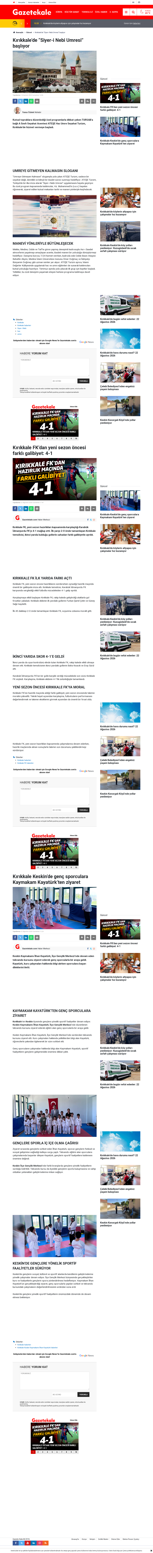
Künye (84, 1539)
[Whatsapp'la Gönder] (31, 101)
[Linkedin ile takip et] (34, 1543)
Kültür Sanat (72, 12)
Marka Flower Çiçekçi (131, 1539)
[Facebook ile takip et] (87, 519)
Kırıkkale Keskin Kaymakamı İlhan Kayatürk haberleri (37, 1348)
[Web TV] (133, 2)
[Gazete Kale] (32, 12)
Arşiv (44, 2)
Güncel (29, 32)
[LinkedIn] (25, 101)
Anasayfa (19, 32)
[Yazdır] (37, 101)
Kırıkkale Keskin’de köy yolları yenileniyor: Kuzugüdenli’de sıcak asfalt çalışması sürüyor (72, 23)
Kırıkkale (20, 322)
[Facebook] (15, 101)
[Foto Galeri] (139, 2)
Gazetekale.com (29, 520)
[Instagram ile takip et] (93, 519)
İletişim (92, 1539)
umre (19, 334)
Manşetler (21, 2)
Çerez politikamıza (129, 1551)
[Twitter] (20, 101)
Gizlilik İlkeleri (103, 1539)
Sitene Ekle (52, 2)
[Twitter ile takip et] (90, 519)
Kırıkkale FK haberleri (25, 763)
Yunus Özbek (28, 112)
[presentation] (21, 23)
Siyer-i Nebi (21, 328)
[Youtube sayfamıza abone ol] (28, 1543)
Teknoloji (87, 12)
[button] (81, 101)
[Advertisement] (55, 148)
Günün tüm (132, 23)
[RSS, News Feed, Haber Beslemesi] (46, 1543)
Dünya (59, 12)
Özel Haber (101, 12)
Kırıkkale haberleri (24, 325)
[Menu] (126, 12)
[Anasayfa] (14, 2)
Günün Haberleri (33, 2)
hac (18, 331)
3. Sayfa (114, 12)
